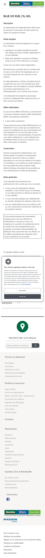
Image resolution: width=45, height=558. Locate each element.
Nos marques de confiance (14, 399)
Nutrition (8, 458)
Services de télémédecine (14, 392)
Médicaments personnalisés (15, 373)
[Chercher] (35, 345)
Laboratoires (9, 451)
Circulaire (9, 419)
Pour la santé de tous (11, 533)
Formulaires (9, 445)
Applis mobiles (10, 389)
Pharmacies (8, 550)
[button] (18, 302)
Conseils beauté (10, 412)
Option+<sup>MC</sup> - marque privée (19, 396)
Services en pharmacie (15, 357)
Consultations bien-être (13, 376)
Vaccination (9, 366)
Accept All (22, 296)
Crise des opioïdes (11, 406)
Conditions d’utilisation (12, 546)
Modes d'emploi (10, 438)
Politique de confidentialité (14, 543)
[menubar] (8, 499)
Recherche (9, 435)
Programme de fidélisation (14, 402)
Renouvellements (11, 488)
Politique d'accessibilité (12, 536)
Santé (7, 448)
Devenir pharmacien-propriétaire (17, 481)
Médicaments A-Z (11, 465)
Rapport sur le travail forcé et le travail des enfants (22, 540)
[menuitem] (8, 499)
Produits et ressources (15, 383)
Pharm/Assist (11, 429)
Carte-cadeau (10, 409)
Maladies (8, 441)
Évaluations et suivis (12, 369)
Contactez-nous (10, 484)
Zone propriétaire (10, 553)
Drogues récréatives (12, 461)
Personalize (22, 290)
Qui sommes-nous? (12, 478)
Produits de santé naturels (14, 455)
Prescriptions (9, 363)
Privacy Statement (26, 284)
